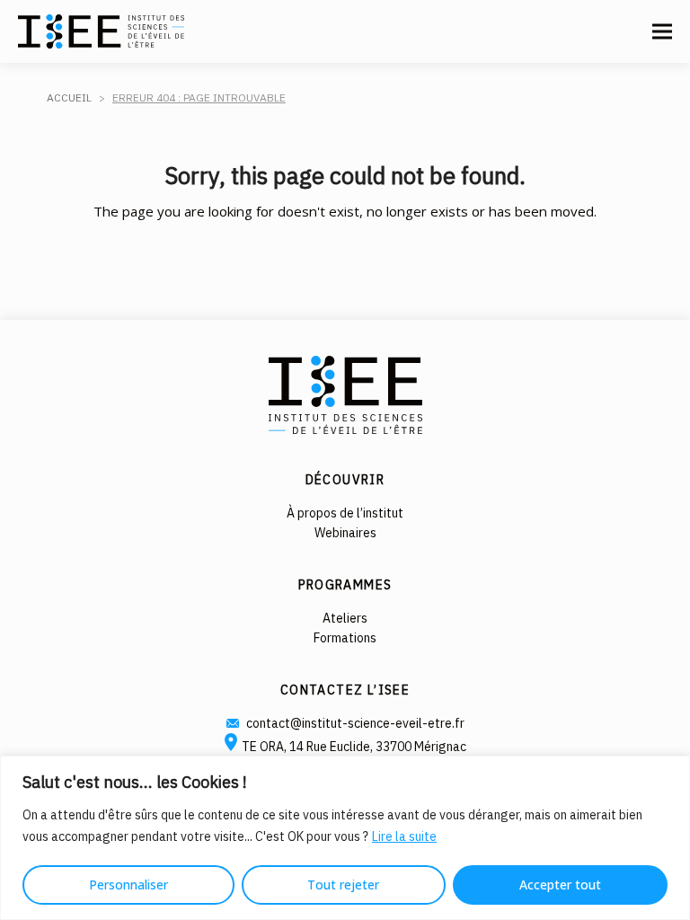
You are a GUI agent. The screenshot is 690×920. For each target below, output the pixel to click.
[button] (662, 32)
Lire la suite (404, 836)
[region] (345, 838)
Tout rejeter (343, 884)
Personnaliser (128, 884)
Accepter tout (560, 884)
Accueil (69, 97)
